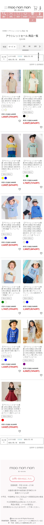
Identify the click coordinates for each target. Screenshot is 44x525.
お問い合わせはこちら (22, 479)
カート (35, 10)
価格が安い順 (28, 56)
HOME (4, 31)
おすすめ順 (12, 56)
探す (4, 17)
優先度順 (22, 59)
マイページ (40, 10)
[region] (31, 47)
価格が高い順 (12, 59)
